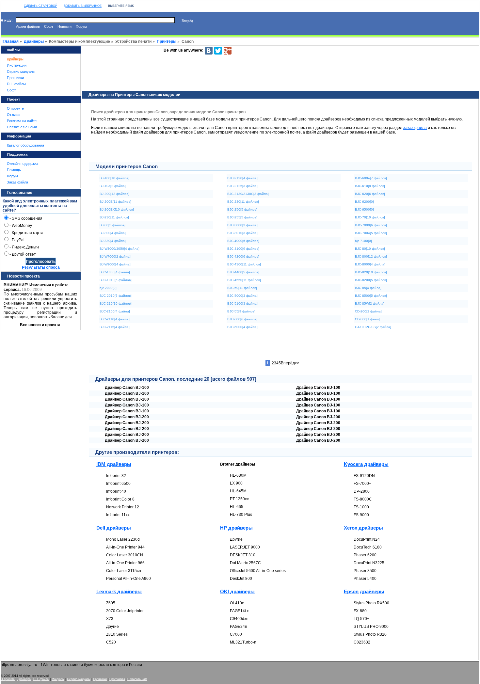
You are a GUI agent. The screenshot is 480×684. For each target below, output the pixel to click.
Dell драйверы (113, 528)
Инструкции (16, 65)
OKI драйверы (237, 591)
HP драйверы (236, 528)
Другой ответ (24, 254)
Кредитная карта (27, 233)
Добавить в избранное (83, 6)
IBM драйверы (113, 464)
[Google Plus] (228, 51)
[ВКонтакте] (209, 51)
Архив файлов (28, 26)
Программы (117, 679)
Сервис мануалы (21, 71)
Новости (64, 26)
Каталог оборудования (25, 145)
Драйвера (24, 679)
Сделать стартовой (40, 6)
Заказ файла (17, 182)
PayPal (18, 240)
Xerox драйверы (363, 528)
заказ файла (415, 127)
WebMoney (22, 225)
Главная (11, 41)
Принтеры (166, 41)
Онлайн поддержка (22, 164)
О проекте (15, 108)
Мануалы (58, 679)
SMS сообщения (27, 218)
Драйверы (34, 41)
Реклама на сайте (22, 121)
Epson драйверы (364, 591)
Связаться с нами (22, 127)
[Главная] (4, 4)
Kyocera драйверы (366, 464)
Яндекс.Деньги (25, 247)
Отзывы (13, 115)
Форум (81, 26)
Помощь (14, 170)
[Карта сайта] (11, 4)
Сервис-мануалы (78, 679)
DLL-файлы (41, 679)
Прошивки (15, 78)
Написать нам (137, 679)
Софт (48, 26)
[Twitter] (218, 51)
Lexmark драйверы (119, 591)
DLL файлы (16, 84)
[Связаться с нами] (17, 4)
